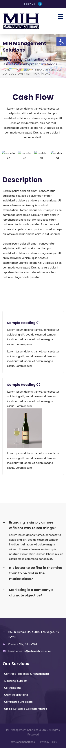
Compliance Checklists (18, 701)
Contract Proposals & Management (26, 673)
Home (6, 69)
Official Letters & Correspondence (25, 708)
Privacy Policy (48, 742)
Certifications (12, 687)
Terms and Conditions (22, 742)
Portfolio (23, 69)
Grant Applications (16, 694)
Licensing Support (15, 680)
